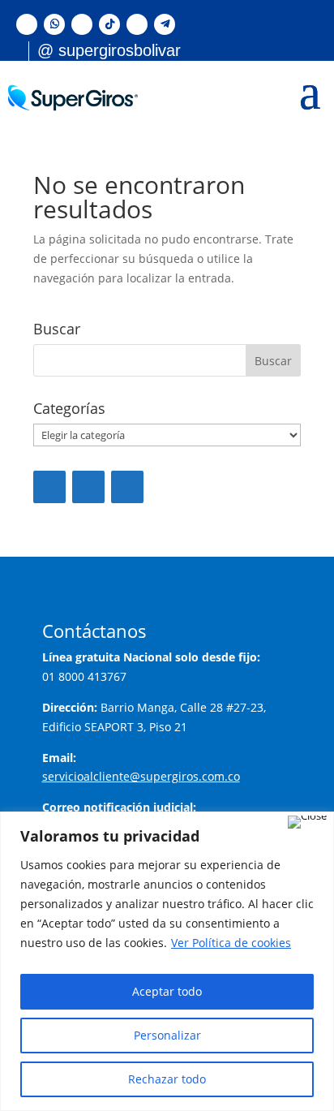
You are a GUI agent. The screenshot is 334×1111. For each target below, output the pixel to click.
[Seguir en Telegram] (164, 24)
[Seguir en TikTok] (109, 24)
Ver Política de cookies (231, 942)
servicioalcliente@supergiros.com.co (141, 776)
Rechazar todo (167, 1079)
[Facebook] (49, 487)
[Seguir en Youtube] (137, 24)
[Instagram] (127, 487)
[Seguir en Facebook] (26, 24)
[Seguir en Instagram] (81, 24)
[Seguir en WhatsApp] (54, 24)
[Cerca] (307, 822)
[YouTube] (88, 487)
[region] (167, 961)
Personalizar (167, 1035)
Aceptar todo (167, 991)
